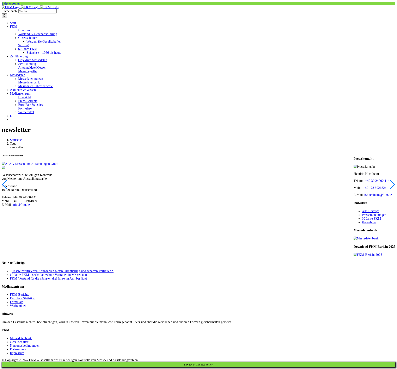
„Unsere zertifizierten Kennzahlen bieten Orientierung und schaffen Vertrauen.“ (62, 271)
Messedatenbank (21, 338)
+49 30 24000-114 (377, 180)
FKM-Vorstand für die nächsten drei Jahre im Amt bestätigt (48, 278)
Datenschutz (18, 349)
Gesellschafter (19, 342)
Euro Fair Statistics (22, 298)
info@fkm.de (21, 204)
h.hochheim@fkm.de (378, 194)
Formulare (16, 302)
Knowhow (369, 222)
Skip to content (11, 3)
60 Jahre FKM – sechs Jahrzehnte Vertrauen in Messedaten (48, 274)
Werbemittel (18, 305)
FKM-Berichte (19, 294)
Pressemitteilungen (374, 215)
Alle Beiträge (370, 211)
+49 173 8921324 (374, 187)
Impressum (17, 353)
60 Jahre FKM (371, 218)
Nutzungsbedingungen (24, 345)
